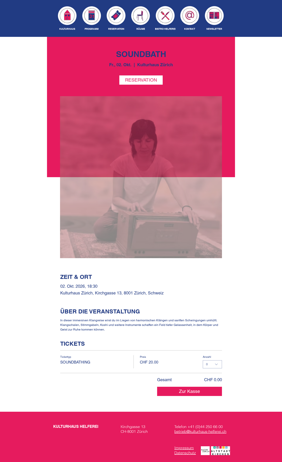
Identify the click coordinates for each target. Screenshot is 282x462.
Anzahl (207, 356)
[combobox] (212, 364)
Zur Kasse (189, 391)
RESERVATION (141, 80)
